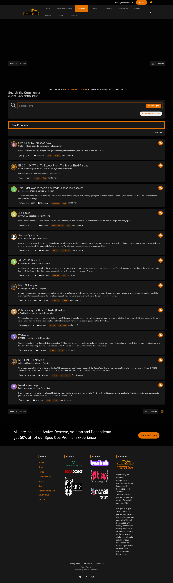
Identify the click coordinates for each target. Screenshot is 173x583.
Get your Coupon (149, 435)
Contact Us (87, 564)
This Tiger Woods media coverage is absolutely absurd (50, 188)
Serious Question (28, 235)
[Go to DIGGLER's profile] (14, 337)
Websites (23, 335)
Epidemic (22, 388)
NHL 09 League (27, 285)
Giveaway (108, 8)
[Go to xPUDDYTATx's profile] (14, 214)
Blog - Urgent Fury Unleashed (60, 168)
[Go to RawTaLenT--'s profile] (14, 262)
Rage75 (21, 288)
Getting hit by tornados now (34, 143)
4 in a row (24, 213)
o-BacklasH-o (24, 313)
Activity (81, 8)
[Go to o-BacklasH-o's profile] (14, 312)
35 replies (44, 203)
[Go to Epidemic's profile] (14, 387)
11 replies (42, 350)
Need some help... (28, 385)
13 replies (40, 156)
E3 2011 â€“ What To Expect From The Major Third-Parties (53, 165)
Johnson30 (23, 363)
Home (47, 8)
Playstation (43, 238)
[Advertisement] (89, 39)
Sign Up (141, 2)
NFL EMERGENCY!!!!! (31, 360)
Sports (47, 216)
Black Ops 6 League (64, 8)
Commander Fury (25, 168)
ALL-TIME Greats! (29, 260)
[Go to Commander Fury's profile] (14, 167)
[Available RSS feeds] (162, 412)
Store (61, 15)
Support (74, 15)
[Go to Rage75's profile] (14, 287)
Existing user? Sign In (123, 3)
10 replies (44, 375)
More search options (151, 114)
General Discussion (54, 146)
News (95, 8)
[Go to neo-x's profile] (14, 189)
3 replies (44, 300)
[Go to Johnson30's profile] (14, 362)
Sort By (158, 132)
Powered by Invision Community (86, 570)
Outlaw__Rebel (24, 146)
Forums (137, 8)
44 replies (45, 275)
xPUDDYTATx (24, 216)
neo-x (20, 191)
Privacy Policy (75, 564)
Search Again (153, 106)
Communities (123, 8)
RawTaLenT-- (24, 263)
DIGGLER (22, 338)
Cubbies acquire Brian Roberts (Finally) (41, 310)
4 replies (44, 226)
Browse (48, 15)
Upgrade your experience (76, 89)
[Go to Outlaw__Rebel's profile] (14, 144)
